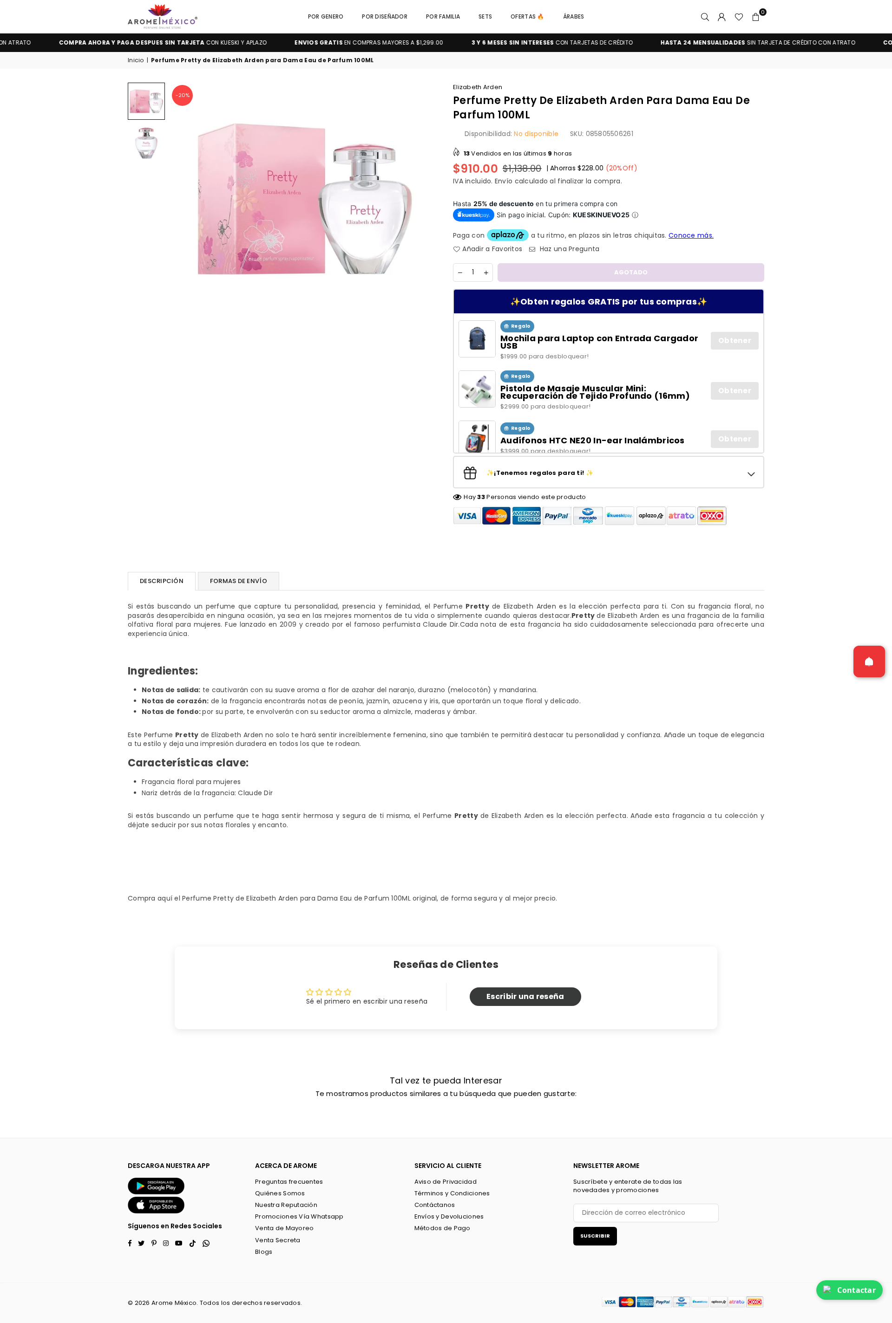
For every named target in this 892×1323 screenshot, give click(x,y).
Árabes (573, 16)
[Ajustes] (722, 16)
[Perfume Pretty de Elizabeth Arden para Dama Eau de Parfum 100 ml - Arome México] (146, 101)
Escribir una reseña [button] (525, 996)
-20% (183, 95)
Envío (503, 181)
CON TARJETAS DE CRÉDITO (514, 42)
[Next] (426, 198)
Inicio (136, 60)
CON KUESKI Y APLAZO (125, 42)
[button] (756, 16)
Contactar (856, 1290)
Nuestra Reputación (286, 1204)
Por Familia (443, 16)
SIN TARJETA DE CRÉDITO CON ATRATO (720, 42)
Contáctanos (434, 1204)
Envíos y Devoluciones (449, 1216)
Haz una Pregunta (568, 249)
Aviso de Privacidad (445, 1181)
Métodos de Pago (442, 1228)
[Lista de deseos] (739, 16)
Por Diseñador (384, 16)
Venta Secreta (278, 1240)
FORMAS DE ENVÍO (238, 581)
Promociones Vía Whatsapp (299, 1216)
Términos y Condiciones (452, 1193)
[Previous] (182, 198)
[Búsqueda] (705, 16)
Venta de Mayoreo (284, 1228)
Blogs (263, 1251)
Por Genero (326, 16)
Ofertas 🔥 (527, 16)
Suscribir (595, 1235)
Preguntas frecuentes (289, 1181)
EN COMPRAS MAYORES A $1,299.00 (330, 42)
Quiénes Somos (280, 1193)
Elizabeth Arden (477, 87)
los (225, 1302)
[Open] (869, 661)
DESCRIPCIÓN (162, 581)
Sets (485, 16)
